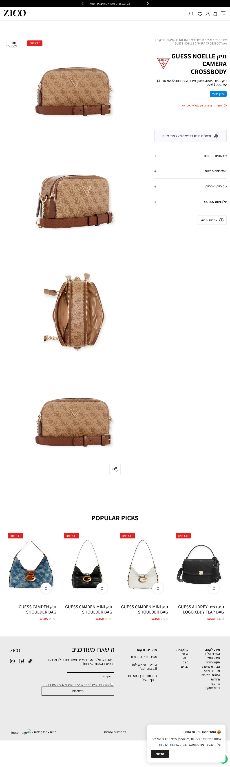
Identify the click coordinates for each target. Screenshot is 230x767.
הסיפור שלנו (212, 653)
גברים (184, 666)
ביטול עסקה (213, 688)
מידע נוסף (213, 658)
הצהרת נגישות (211, 666)
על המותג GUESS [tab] (215, 202)
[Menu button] (223, 13)
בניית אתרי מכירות (45, 732)
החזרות (215, 679)
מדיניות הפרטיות (169, 744)
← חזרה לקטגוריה (11, 44)
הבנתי (160, 754)
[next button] (82, 3)
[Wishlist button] (200, 14)
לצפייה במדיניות (55, 685)
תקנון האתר (213, 662)
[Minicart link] (215, 14)
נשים (209, 40)
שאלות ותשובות (210, 675)
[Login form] (208, 14)
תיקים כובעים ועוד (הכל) (190, 40)
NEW (185, 653)
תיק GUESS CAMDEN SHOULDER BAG (37, 609)
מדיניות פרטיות (210, 671)
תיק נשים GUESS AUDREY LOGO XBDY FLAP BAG (201, 609)
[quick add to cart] (213, 588)
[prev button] (147, 3)
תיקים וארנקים (165, 40)
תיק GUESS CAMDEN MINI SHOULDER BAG (144, 609)
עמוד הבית (221, 40)
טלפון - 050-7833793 (144, 657)
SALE (184, 658)
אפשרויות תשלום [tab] (216, 171)
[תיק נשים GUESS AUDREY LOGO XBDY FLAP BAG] (198, 564)
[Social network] (30, 661)
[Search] (191, 14)
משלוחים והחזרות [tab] (215, 155)
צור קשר (215, 683)
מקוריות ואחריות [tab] (216, 186)
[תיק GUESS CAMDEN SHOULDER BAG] (31, 564)
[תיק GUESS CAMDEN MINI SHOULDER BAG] (142, 564)
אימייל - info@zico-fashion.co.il (144, 667)
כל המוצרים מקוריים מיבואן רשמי (115, 3)
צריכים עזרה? (209, 220)
